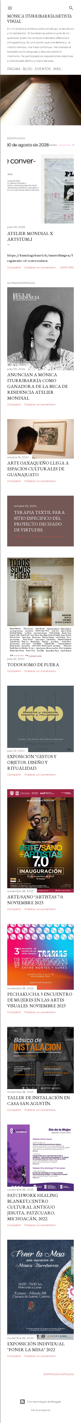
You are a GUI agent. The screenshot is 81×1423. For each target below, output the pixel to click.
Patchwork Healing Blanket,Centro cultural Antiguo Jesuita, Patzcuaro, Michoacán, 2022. (32, 1207)
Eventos (43, 69)
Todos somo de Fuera (33, 664)
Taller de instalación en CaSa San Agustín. (38, 1100)
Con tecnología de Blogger (44, 1401)
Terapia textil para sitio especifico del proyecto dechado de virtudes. (39, 521)
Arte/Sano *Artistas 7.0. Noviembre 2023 (35, 900)
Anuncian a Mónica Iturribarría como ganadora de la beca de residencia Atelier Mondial (37, 386)
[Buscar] (71, 7)
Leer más (67, 267)
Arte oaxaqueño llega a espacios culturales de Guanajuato (38, 468)
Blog (27, 69)
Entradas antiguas (59, 1374)
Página (13, 69)
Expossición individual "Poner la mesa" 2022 (36, 1346)
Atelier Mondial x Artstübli (30, 236)
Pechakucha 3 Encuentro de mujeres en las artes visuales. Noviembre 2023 (39, 1000)
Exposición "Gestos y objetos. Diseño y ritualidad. (31, 762)
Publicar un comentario (40, 267)
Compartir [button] (14, 267)
